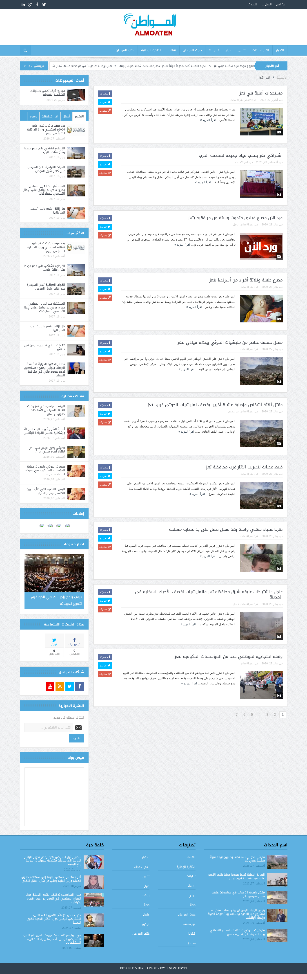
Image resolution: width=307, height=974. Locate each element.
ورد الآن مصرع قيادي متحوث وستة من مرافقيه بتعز (235, 218)
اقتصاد (191, 856)
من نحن (280, 4)
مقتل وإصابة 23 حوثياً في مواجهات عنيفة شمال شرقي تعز (109, 65)
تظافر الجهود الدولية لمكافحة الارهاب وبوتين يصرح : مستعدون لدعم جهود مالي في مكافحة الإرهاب (44, 369)
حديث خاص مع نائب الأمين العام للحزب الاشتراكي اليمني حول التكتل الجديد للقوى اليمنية (54, 918)
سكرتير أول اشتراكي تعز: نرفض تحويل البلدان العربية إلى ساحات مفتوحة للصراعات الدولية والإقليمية (52, 859)
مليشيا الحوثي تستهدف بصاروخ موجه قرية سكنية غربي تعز (237, 858)
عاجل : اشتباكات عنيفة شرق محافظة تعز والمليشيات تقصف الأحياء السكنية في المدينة (209, 594)
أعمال (66, 116)
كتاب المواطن (125, 50)
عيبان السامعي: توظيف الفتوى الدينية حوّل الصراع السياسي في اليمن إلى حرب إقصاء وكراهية (53, 897)
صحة (193, 904)
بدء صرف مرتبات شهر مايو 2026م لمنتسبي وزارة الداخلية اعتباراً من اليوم (46, 129)
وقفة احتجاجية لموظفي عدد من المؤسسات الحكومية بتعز (229, 656)
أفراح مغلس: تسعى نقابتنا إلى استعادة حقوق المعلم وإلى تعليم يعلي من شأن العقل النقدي (51, 878)
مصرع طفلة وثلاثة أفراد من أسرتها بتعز (246, 280)
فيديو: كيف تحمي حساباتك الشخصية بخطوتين (47, 92)
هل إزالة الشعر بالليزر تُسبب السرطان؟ (47, 210)
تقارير (241, 50)
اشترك (76, 737)
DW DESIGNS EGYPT (173, 967)
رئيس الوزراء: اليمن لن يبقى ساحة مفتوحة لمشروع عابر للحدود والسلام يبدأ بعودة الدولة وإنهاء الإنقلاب (236, 913)
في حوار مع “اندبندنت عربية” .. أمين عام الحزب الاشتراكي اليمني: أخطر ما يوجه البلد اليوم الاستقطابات (52, 938)
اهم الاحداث (260, 50)
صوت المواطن (192, 50)
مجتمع (192, 942)
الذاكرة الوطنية (151, 50)
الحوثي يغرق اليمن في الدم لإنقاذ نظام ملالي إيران (47, 449)
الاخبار (280, 50)
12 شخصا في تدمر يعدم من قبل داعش (44, 347)
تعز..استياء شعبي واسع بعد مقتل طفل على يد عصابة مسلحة (226, 529)
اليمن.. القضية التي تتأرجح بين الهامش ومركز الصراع (46, 491)
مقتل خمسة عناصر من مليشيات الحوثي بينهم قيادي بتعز (230, 342)
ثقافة (172, 50)
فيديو (145, 923)
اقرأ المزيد (209, 120)
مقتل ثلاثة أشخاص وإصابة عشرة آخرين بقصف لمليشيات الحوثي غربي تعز (215, 405)
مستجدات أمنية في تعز (261, 93)
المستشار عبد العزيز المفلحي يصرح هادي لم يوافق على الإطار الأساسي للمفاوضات (44, 189)
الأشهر (79, 116)
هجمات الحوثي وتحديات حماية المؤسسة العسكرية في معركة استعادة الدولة (45, 470)
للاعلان (253, 4)
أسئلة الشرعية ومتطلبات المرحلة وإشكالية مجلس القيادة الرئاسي (44, 431)
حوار (228, 50)
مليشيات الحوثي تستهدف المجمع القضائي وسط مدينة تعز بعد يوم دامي (237, 931)
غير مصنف (233, 411)
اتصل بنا (267, 4)
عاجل (236, 224)
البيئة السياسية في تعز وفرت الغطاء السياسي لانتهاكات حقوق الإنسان (46, 410)
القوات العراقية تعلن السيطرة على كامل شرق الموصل (46, 169)
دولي (192, 895)
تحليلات (214, 50)
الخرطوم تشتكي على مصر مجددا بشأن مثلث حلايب (44, 150)
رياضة (145, 895)
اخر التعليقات (50, 116)
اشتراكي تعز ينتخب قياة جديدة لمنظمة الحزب (241, 155)
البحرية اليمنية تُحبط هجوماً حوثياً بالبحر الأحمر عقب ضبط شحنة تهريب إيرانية (194, 65)
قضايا (192, 933)
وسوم (33, 116)
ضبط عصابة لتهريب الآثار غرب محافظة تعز (244, 467)
